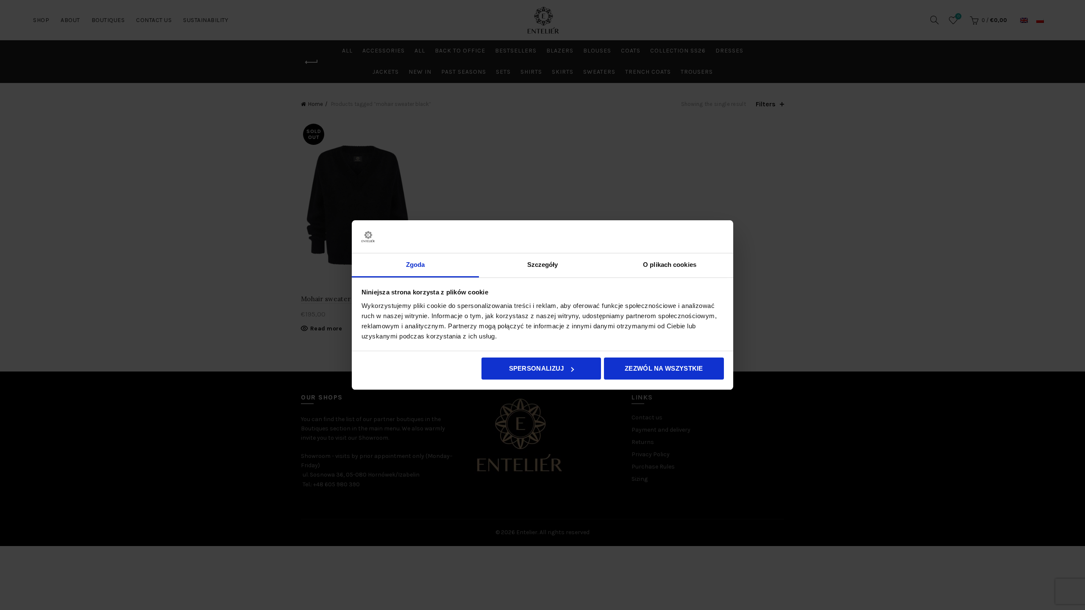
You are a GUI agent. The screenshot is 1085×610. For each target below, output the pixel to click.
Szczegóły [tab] (542, 264)
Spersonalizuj (536, 368)
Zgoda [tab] (415, 264)
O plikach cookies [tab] (669, 264)
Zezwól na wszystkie (664, 368)
